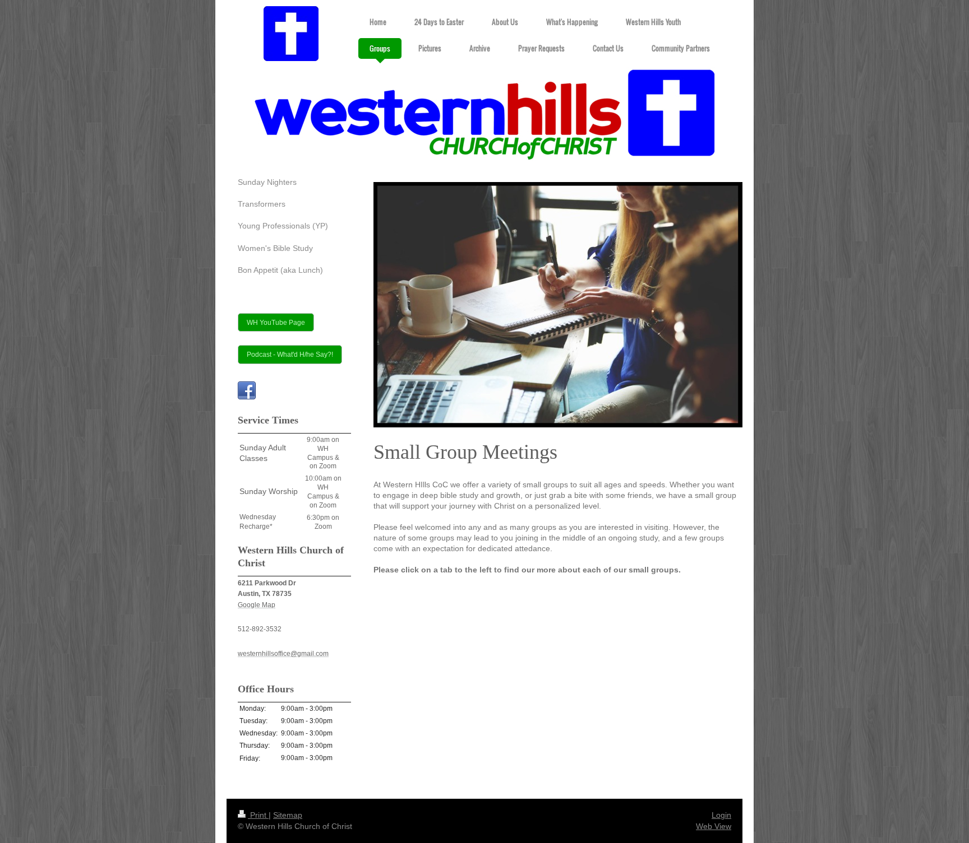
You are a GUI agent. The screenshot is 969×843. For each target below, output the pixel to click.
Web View (713, 826)
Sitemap (287, 815)
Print (258, 815)
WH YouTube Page (276, 322)
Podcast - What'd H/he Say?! (290, 354)
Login (721, 815)
